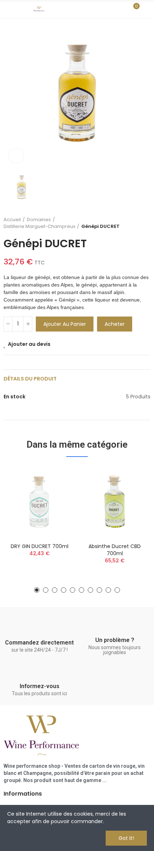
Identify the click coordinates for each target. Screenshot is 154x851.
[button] (36, 590)
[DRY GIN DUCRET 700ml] (39, 501)
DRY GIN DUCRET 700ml (39, 546)
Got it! (126, 838)
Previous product (127, 223)
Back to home (136, 223)
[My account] (146, 9)
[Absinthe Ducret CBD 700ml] (114, 501)
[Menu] (7, 9)
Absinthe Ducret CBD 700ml (114, 550)
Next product (145, 223)
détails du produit (30, 378)
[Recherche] (121, 9)
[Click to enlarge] (16, 156)
